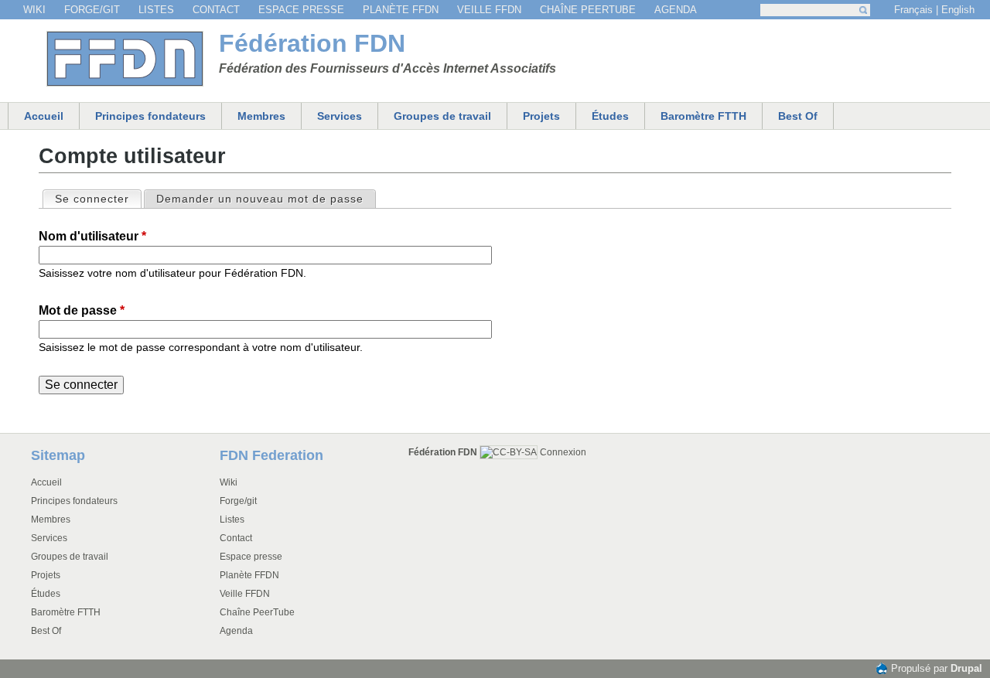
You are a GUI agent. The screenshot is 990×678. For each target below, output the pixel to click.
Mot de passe (82, 310)
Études (610, 116)
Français (913, 9)
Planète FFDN (401, 9)
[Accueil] (124, 59)
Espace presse (301, 9)
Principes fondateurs (150, 116)
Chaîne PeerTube (588, 9)
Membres (261, 116)
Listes (156, 9)
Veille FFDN (489, 9)
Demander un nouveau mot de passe (260, 198)
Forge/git (92, 9)
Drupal (966, 668)
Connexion (563, 452)
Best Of (798, 116)
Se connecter (97, 198)
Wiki (34, 9)
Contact (216, 9)
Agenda (675, 9)
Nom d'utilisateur (92, 236)
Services (339, 116)
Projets (541, 116)
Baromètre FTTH (703, 116)
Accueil (43, 116)
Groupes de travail (442, 116)
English (958, 9)
